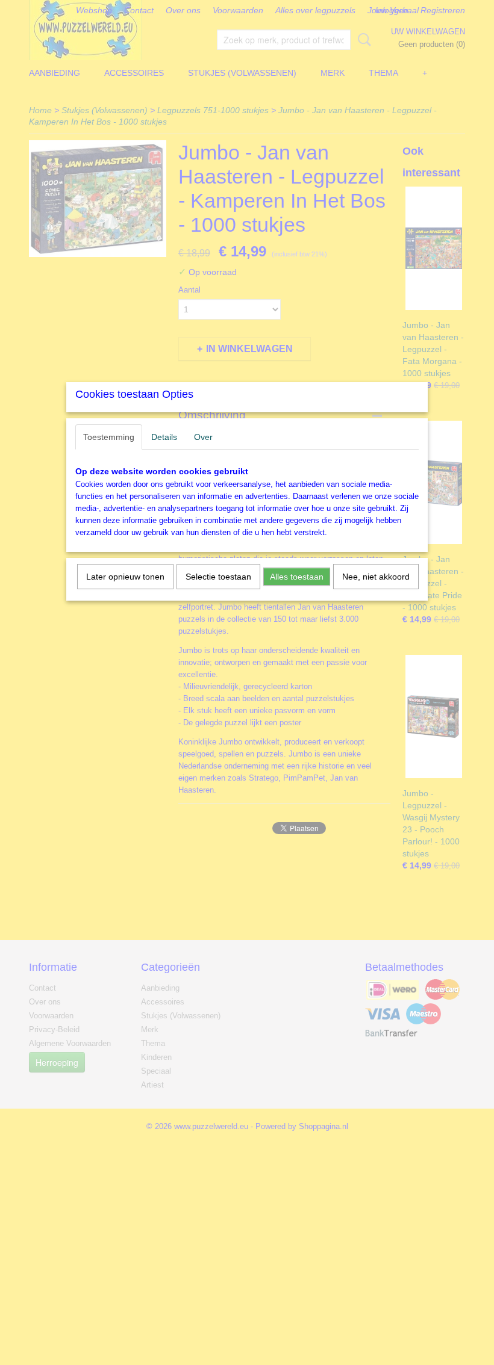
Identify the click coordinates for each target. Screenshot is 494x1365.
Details (164, 437)
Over (203, 437)
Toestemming (108, 437)
